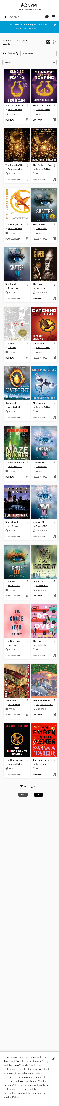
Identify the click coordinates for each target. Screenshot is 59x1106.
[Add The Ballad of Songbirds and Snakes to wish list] (27, 180)
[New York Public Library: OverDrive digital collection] (29, 7)
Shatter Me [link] (39, 224)
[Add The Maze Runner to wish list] (27, 477)
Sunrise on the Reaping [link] (15, 105)
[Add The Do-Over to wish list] (54, 656)
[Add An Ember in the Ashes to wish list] (54, 774)
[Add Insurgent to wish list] (54, 596)
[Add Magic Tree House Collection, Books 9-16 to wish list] (54, 715)
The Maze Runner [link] (14, 462)
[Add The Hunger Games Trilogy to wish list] (27, 774)
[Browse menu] (54, 17)
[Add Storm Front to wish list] (27, 537)
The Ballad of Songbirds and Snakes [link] (15, 165)
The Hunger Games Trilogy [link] (15, 760)
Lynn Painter (41, 645)
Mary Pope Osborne (44, 704)
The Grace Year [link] (13, 641)
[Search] (4, 16)
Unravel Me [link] (39, 462)
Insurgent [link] (38, 581)
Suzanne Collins (15, 109)
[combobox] (23, 17)
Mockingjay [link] (39, 403)
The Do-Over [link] (40, 641)
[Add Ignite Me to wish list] (27, 596)
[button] (48, 43)
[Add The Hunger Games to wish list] (27, 239)
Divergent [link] (10, 403)
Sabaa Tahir (41, 764)
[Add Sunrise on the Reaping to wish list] (27, 120)
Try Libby (13, 24)
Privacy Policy (40, 1061)
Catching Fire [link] (40, 343)
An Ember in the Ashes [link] (43, 760)
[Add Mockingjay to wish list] (54, 418)
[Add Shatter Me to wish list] (54, 239)
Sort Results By (10, 53)
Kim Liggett (13, 645)
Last (39, 794)
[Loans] (47, 17)
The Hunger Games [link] (15, 224)
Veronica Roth (14, 407)
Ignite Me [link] (10, 581)
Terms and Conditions (16, 1061)
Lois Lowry (40, 288)
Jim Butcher (13, 526)
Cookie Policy (11, 1097)
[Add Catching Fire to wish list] (54, 358)
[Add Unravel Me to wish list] (54, 477)
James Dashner (15, 466)
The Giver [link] (38, 284)
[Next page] (39, 787)
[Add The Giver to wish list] (54, 299)
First (23, 794)
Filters (8, 62)
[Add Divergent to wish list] (27, 418)
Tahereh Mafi (41, 228)
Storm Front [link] (11, 522)
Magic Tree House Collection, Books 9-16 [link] (43, 700)
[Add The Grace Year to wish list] (27, 656)
